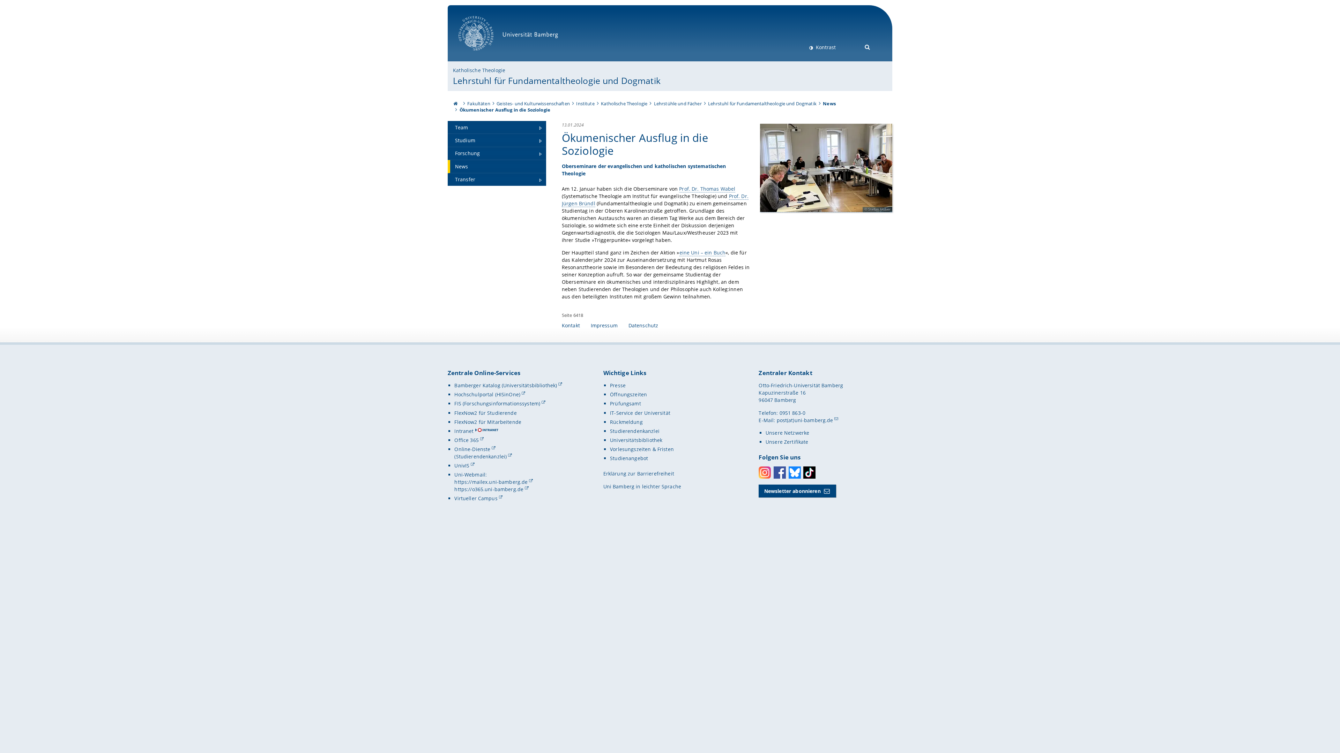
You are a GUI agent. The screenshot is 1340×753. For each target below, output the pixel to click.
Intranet (464, 431)
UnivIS (461, 465)
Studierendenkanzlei (635, 431)
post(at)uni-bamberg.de (805, 420)
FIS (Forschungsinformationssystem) (497, 403)
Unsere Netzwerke (787, 432)
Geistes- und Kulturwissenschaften (533, 103)
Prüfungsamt (625, 403)
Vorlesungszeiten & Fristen (642, 449)
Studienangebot (629, 458)
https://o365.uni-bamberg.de (488, 489)
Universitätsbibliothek (636, 440)
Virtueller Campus (475, 498)
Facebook (780, 472)
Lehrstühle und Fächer (678, 103)
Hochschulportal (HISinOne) (487, 394)
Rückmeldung (626, 422)
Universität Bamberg (483, 54)
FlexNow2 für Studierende (485, 413)
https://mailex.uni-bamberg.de (491, 482)
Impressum (604, 325)
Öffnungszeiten (628, 394)
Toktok (809, 472)
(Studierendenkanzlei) (480, 456)
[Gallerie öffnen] (826, 168)
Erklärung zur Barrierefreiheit (638, 473)
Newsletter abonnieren (792, 491)
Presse (618, 385)
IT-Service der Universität (640, 413)
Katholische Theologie (479, 70)
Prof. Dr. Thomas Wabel (707, 188)
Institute (585, 103)
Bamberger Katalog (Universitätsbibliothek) (505, 385)
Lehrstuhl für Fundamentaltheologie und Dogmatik (557, 80)
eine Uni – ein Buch (702, 252)
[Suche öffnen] (867, 47)
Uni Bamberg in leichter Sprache (642, 486)
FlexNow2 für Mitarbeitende (487, 422)
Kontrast (825, 47)
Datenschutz (643, 325)
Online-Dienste (472, 449)
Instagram (765, 472)
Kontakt (571, 325)
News (829, 103)
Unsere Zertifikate (787, 442)
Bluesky (795, 472)
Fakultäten (478, 103)
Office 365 (466, 440)
